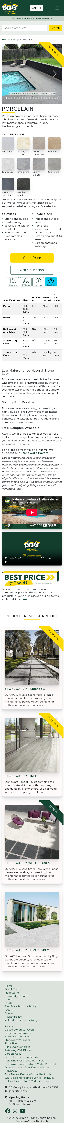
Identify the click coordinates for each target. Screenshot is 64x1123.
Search (55, 28)
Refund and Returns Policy (21, 1020)
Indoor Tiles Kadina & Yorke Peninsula (28, 1081)
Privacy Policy (13, 1016)
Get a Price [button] (32, 258)
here (24, 599)
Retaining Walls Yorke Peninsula (24, 1060)
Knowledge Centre (16, 996)
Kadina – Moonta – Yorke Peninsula (33, 18)
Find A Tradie (13, 989)
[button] (9, 74)
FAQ (7, 1009)
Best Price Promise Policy (20, 1006)
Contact (10, 1013)
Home (6, 39)
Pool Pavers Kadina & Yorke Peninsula (28, 1074)
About (8, 999)
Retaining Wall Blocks (18, 1050)
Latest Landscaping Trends (21, 1057)
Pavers (9, 1026)
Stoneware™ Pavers (17, 1039)
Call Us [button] (36, 7)
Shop (15, 39)
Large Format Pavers (18, 1033)
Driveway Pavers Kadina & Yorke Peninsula (31, 1064)
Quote (9, 1002)
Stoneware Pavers (35, 453)
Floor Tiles (11, 1043)
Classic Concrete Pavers (19, 1029)
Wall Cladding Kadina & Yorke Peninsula (29, 1077)
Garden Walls (13, 1053)
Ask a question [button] (32, 270)
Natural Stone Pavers (18, 1036)
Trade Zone (12, 992)
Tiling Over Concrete (17, 1046)
